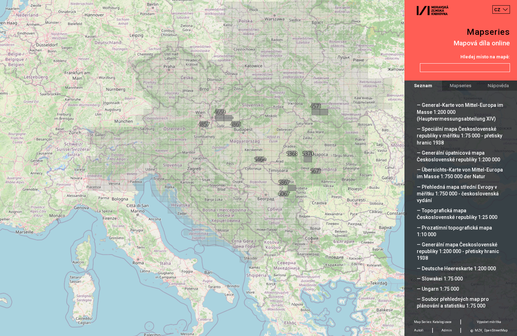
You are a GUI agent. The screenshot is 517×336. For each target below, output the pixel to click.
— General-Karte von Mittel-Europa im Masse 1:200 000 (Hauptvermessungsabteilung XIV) (460, 111)
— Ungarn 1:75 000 (438, 289)
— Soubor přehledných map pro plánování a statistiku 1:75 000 (453, 302)
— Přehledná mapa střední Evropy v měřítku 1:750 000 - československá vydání (458, 193)
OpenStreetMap (496, 330)
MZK (478, 330)
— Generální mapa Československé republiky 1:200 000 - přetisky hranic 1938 (458, 251)
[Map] (258, 168)
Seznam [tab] (423, 85)
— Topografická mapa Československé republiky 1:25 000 (457, 214)
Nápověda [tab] (498, 85)
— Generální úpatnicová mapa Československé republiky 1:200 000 (458, 156)
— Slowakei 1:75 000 (440, 279)
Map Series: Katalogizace (433, 322)
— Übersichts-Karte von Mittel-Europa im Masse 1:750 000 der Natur (460, 173)
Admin (446, 330)
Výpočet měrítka (489, 322)
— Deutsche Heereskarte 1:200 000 (456, 268)
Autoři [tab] (418, 330)
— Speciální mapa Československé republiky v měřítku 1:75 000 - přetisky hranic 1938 (459, 135)
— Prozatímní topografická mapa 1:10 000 (454, 231)
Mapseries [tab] (460, 85)
